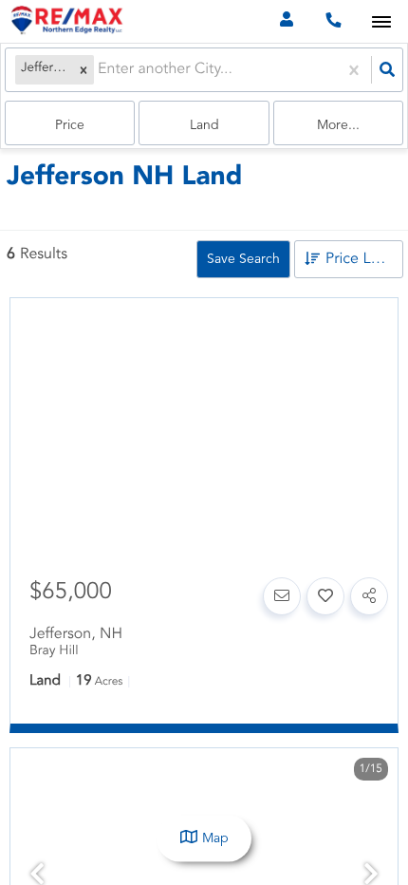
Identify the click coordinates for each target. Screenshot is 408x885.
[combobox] (100, 70)
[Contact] (282, 596)
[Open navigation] (381, 22)
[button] (83, 70)
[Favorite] (325, 596)
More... (338, 125)
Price (69, 125)
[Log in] (286, 21)
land (204, 125)
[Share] (369, 596)
